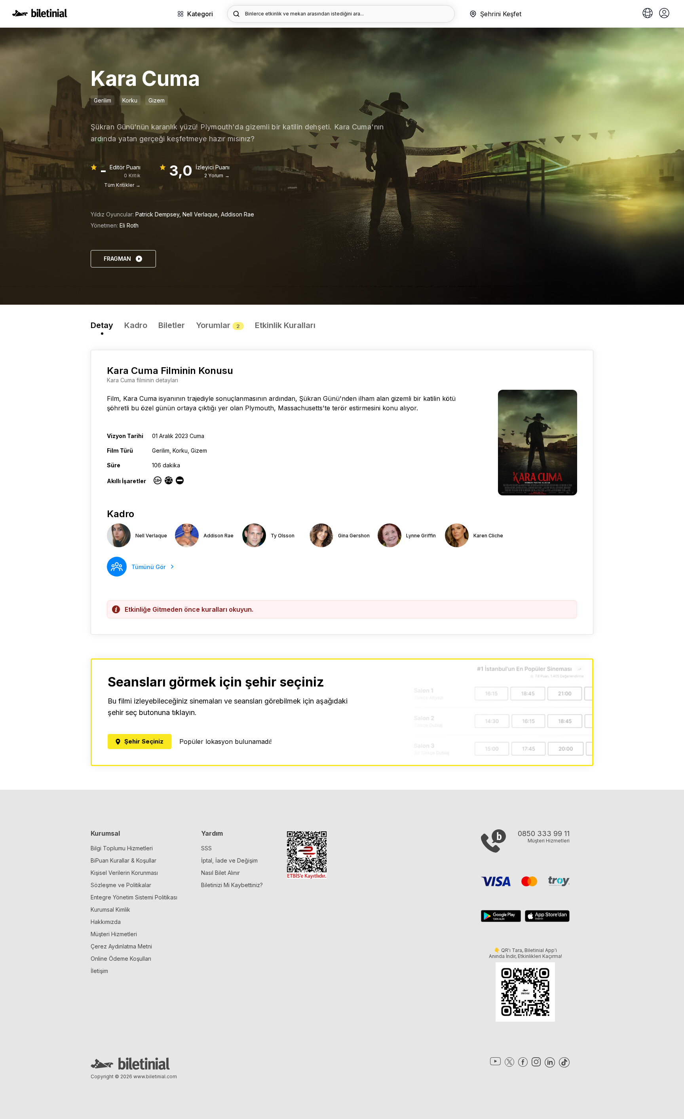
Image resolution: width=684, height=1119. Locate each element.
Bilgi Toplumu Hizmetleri (122, 848)
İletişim (99, 970)
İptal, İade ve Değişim (229, 860)
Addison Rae (237, 214)
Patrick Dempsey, (158, 214)
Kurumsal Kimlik (110, 909)
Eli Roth (129, 225)
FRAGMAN (117, 258)
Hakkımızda (106, 921)
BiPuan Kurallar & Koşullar (123, 860)
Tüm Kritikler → (122, 185)
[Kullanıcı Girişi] (664, 14)
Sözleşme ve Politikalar (121, 885)
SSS (206, 848)
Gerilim (102, 100)
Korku (129, 100)
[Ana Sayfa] (39, 15)
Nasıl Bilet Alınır (220, 872)
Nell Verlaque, (201, 214)
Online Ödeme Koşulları (121, 958)
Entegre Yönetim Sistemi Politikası (134, 897)
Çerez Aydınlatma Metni (121, 946)
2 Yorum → (217, 175)
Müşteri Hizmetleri (114, 934)
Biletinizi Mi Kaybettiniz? (232, 885)
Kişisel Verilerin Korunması (124, 872)
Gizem (156, 100)
